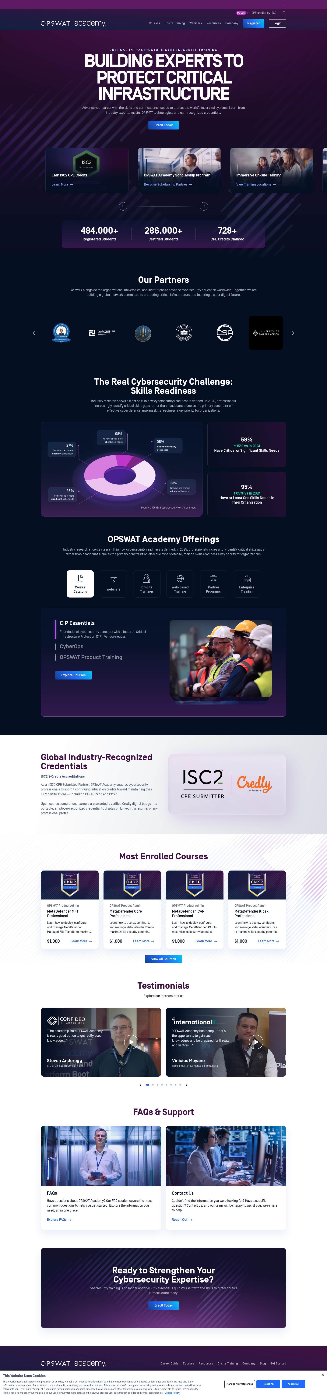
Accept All (293, 1384)
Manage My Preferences (240, 1384)
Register (253, 23)
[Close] (284, 4)
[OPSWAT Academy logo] (73, 23)
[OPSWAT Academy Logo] (73, 1363)
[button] (87, 170)
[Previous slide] (123, 206)
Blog (263, 1363)
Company (231, 23)
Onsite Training (175, 23)
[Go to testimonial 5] (166, 1085)
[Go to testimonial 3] (157, 1085)
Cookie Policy (172, 1393)
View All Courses (163, 959)
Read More (190, 4)
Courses (154, 23)
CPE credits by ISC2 (263, 13)
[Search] (284, 13)
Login (277, 23)
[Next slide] (204, 206)
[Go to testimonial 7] (175, 1085)
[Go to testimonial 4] (162, 1085)
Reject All (268, 1384)
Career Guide (169, 1363)
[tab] (80, 584)
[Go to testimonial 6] (171, 1085)
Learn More (79, 941)
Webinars (195, 23)
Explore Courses (73, 675)
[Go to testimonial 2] (153, 1085)
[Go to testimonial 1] (147, 1085)
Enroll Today (163, 125)
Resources (213, 23)
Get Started (278, 1363)
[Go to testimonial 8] (180, 1085)
